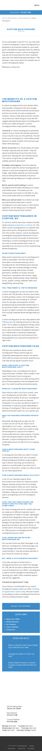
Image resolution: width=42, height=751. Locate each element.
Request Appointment (21, 606)
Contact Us (10, 629)
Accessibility (31, 748)
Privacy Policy (11, 748)
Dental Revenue (22, 745)
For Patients (11, 624)
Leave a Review (12, 627)
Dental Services (12, 18)
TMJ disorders (7, 322)
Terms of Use (21, 748)
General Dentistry (24, 18)
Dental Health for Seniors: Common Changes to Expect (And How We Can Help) (22, 665)
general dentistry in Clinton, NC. (23, 225)
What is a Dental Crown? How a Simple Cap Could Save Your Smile (23, 646)
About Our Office (13, 619)
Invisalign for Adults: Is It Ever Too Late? (21, 655)
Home (4, 18)
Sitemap (31, 745)
